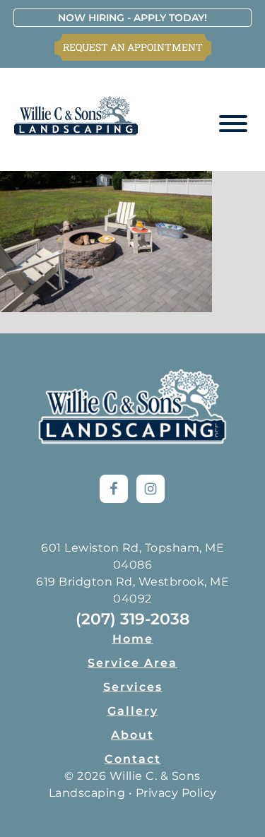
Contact (133, 759)
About (132, 735)
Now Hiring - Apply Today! (132, 17)
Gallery (132, 711)
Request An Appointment (133, 47)
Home (132, 639)
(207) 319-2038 (132, 619)
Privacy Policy (176, 793)
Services (133, 687)
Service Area (132, 663)
